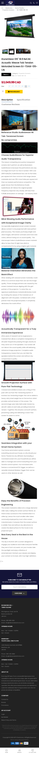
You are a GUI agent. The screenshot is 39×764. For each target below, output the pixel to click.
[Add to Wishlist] (2, 91)
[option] (19, 26)
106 (16, 86)
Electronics (9, 8)
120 (22, 86)
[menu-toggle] (2, 3)
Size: (2, 86)
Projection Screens (8, 10)
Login (3, 714)
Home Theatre (19, 8)
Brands (3, 702)
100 (12, 86)
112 (19, 86)
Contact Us (4, 699)
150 (29, 86)
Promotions (5, 705)
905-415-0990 (10, 654)
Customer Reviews (11, 104)
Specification (23, 99)
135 (25, 86)
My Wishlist (4, 717)
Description (7, 99)
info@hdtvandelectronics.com (15, 623)
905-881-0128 (10, 620)
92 (9, 86)
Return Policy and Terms (8, 720)
